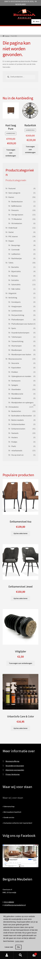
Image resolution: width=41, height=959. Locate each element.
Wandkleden (16, 398)
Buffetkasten (16, 206)
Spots (13, 328)
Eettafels (15, 280)
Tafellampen (16, 337)
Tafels (10, 263)
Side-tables (15, 289)
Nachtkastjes (16, 258)
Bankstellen (16, 411)
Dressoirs (15, 210)
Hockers (14, 437)
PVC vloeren (13, 236)
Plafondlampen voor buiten (22, 324)
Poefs (13, 446)
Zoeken (20, 955)
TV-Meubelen (16, 219)
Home (7, 36)
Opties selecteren (20, 533)
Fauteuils (14, 433)
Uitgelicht (12, 293)
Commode (15, 249)
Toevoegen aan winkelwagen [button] (10, 153)
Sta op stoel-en (17, 455)
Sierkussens (15, 381)
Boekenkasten (17, 201)
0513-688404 (9, 902)
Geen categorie (14, 193)
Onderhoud (12, 228)
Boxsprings (15, 245)
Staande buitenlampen (20, 332)
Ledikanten (15, 254)
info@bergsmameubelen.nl (15, 905)
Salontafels (15, 284)
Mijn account (7, 955)
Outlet (11, 232)
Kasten (11, 197)
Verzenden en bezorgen (15, 765)
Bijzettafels (16, 271)
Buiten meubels (17, 420)
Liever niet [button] (9, 947)
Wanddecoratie (17, 394)
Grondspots (16, 302)
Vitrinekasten (16, 223)
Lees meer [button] (19, 941)
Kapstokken (16, 367)
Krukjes (14, 442)
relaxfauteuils (16, 450)
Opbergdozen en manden (21, 376)
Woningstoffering (12, 761)
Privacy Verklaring (13, 774)
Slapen (11, 241)
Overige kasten (17, 215)
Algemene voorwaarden (15, 770)
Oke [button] (18, 947)
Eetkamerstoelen (18, 429)
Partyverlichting (17, 315)
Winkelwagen (31, 953)
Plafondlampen (17, 319)
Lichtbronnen (16, 311)
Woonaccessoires (15, 359)
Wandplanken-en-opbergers (22, 402)
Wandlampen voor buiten (21, 354)
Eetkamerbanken (18, 424)
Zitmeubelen (13, 407)
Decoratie (15, 363)
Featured (11, 188)
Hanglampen (16, 306)
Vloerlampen (16, 346)
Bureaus (14, 276)
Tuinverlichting (17, 341)
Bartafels (15, 267)
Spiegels (14, 385)
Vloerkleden (16, 389)
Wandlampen (16, 350)
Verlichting (12, 297)
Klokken (14, 372)
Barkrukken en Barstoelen (21, 415)
